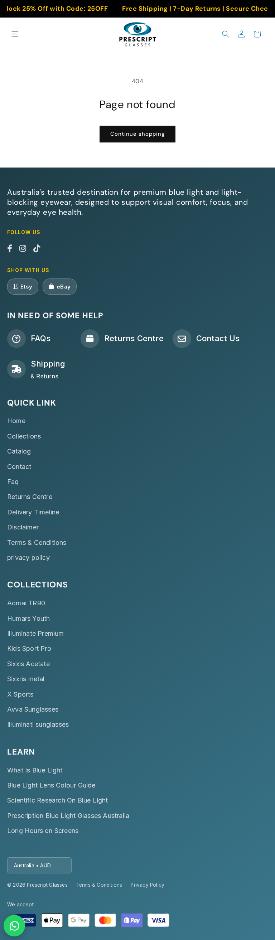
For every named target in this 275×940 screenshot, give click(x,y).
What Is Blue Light (35, 770)
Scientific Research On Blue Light (57, 800)
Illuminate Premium (35, 633)
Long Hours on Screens (42, 830)
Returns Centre (29, 496)
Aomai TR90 (26, 603)
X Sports (20, 694)
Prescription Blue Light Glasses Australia (68, 815)
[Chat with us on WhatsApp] (14, 925)
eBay (64, 286)
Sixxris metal (26, 679)
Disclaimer (23, 527)
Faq (13, 481)
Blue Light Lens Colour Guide (51, 785)
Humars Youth (28, 618)
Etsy (26, 286)
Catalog (19, 451)
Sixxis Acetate (28, 664)
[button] (15, 34)
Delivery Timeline (33, 512)
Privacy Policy (147, 885)
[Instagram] (22, 249)
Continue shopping (137, 133)
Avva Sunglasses (32, 709)
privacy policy (28, 557)
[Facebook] (9, 249)
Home (16, 421)
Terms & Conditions (37, 542)
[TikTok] (36, 249)
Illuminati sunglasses (38, 724)
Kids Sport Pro (29, 648)
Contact (19, 466)
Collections (24, 436)
